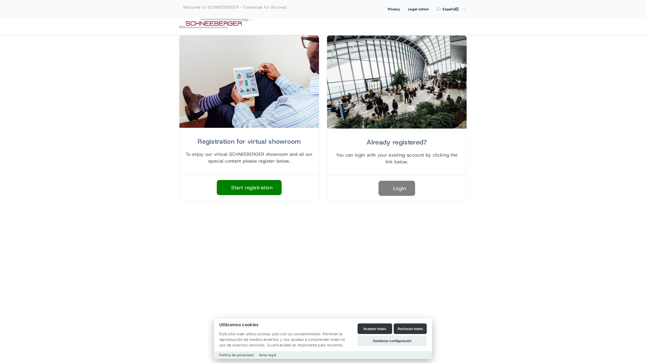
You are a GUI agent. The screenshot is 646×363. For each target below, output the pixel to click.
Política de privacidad (236, 355)
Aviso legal (267, 355)
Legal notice (418, 9)
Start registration (251, 187)
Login (398, 188)
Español (449, 9)
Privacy (394, 9)
